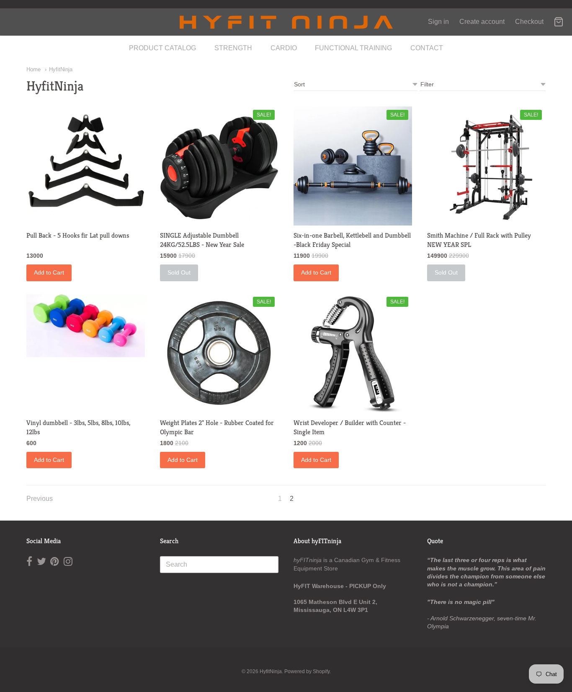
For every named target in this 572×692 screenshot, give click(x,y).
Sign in (438, 21)
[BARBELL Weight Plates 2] (219, 353)
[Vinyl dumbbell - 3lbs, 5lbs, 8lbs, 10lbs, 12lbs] (85, 325)
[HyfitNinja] (286, 22)
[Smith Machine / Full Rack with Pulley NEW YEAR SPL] (486, 165)
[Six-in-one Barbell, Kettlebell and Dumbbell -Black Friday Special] (353, 165)
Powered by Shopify (307, 671)
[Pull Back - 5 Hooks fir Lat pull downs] (85, 162)
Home (33, 69)
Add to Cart (49, 272)
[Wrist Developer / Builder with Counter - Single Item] (353, 353)
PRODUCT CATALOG (162, 48)
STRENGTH (233, 48)
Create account (482, 21)
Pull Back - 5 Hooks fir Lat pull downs (77, 235)
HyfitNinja (60, 69)
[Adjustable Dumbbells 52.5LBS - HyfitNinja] (219, 165)
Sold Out (179, 272)
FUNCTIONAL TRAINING (353, 48)
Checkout (529, 21)
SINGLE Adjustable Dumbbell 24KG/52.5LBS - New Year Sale (202, 240)
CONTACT (426, 48)
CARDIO (284, 48)
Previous (39, 498)
